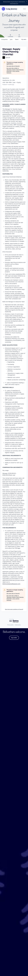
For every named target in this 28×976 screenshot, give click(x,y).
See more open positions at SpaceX (14, 609)
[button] (26, 1)
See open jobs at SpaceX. (13, 66)
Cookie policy (18, 624)
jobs (11, 39)
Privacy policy (10, 624)
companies (4, 39)
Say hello (14, 637)
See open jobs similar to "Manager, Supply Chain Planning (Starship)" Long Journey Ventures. (15, 70)
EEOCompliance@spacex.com (11, 584)
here (19, 548)
